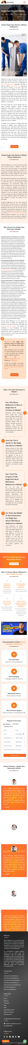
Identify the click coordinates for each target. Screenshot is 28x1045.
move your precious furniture (16, 212)
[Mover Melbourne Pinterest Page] (13, 1037)
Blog (5, 1005)
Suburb (6, 14)
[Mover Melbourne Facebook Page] (4, 1037)
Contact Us (8, 341)
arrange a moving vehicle (7, 270)
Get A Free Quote (14, 755)
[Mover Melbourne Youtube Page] (19, 1037)
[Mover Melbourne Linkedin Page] (10, 1037)
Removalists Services (9, 1009)
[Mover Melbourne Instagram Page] (7, 1037)
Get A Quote (14, 146)
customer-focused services (8, 326)
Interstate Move (8, 726)
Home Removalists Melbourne (11, 978)
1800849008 (14, 360)
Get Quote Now (14, 563)
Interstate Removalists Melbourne (12, 985)
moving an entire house (7, 84)
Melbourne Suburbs (9, 1012)
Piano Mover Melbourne (10, 987)
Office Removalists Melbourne (11, 982)
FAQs (5, 1007)
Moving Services (8, 1014)
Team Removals (14, 1043)
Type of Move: (6, 724)
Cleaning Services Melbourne (11, 976)
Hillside (11, 14)
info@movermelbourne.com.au (12, 358)
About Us (6, 1000)
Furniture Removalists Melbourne (12, 980)
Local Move (15, 724)
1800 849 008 (9, 1025)
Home (2, 14)
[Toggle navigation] (24, 2)
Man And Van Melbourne (10, 989)
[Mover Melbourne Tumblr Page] (15, 1037)
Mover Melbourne (15, 86)
